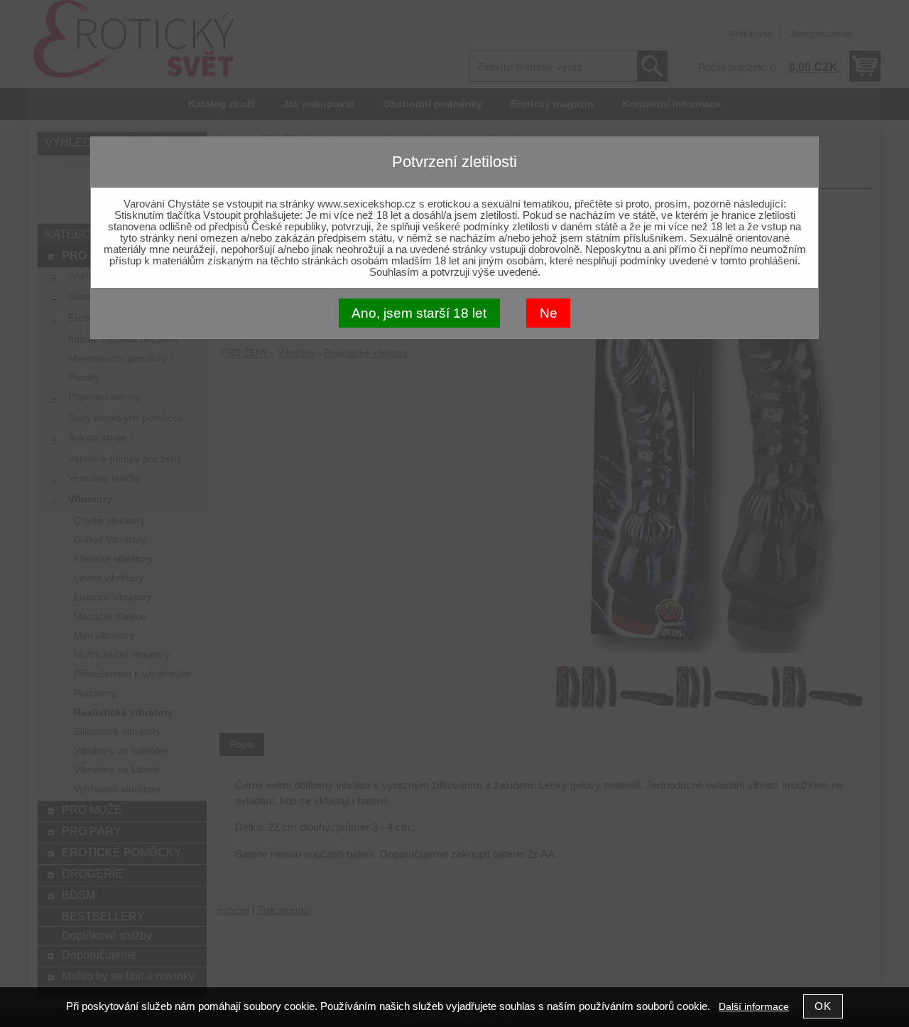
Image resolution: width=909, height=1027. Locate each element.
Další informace (754, 1006)
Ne (548, 313)
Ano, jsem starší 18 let (419, 313)
